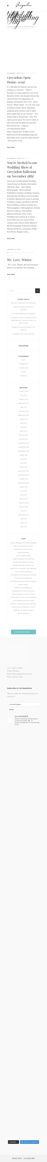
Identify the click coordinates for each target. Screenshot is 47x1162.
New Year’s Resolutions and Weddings (23, 303)
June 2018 (23, 491)
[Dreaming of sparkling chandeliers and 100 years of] (23, 744)
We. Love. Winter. (19, 260)
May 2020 (23, 423)
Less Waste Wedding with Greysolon (23, 313)
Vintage (31, 600)
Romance (31, 591)
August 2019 (23, 455)
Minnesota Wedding (25, 572)
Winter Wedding (23, 613)
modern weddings (30, 581)
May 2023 (23, 395)
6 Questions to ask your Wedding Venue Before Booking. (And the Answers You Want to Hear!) (23, 320)
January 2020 (23, 439)
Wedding (10, 255)
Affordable (18, 543)
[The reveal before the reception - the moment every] (23, 1053)
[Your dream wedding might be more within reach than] (23, 847)
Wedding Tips (17, 610)
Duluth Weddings (23, 552)
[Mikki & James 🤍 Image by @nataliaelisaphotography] (23, 813)
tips (23, 597)
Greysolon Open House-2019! (18, 79)
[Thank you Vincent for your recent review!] (23, 1121)
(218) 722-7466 (17, 677)
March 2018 (23, 499)
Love (16, 572)
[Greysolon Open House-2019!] (23, 52)
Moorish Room (23, 584)
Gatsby (31, 562)
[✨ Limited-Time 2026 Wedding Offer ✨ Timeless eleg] (23, 1019)
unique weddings (30, 597)
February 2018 (23, 503)
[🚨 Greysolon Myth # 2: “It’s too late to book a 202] (23, 950)
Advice (12, 543)
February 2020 (23, 435)
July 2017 (23, 511)
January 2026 (23, 391)
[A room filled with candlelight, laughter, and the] (23, 1087)
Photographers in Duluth (20, 591)
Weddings (33, 604)
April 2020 (23, 427)
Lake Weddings (31, 568)
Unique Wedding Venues (20, 600)
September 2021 (23, 403)
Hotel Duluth (14, 568)
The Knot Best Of (15, 597)
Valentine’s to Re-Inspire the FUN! (23, 334)
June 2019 (23, 459)
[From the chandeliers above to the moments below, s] (23, 916)
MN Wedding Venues (17, 581)
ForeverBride (29, 559)
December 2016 (23, 515)
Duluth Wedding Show (23, 556)
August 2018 (23, 487)
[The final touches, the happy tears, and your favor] (23, 881)
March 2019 (23, 467)
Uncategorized (30, 73)
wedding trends (28, 610)
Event (26, 158)
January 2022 (23, 399)
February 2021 (23, 411)
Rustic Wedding (17, 594)
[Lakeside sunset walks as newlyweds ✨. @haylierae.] (23, 779)
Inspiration (22, 568)
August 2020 (23, 419)
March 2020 (24, 431)
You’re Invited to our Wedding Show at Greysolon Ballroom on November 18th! (22, 169)
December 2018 (23, 471)
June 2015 (23, 523)
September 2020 (23, 415)
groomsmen (30, 565)
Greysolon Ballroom (18, 565)
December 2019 (23, 443)
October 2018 (23, 479)
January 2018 (23, 507)
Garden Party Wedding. (20, 562)
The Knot (32, 594)
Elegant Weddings (19, 559)
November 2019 (23, 447)
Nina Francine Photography (23, 588)
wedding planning (23, 604)
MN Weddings (27, 578)
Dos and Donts (27, 549)
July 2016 (23, 519)
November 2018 (23, 475)
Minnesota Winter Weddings (20, 575)
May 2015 (23, 527)
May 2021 (23, 407)
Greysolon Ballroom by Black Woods (20, 26)
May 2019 (23, 463)
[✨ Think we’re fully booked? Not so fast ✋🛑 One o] (23, 984)
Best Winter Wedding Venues (23, 546)
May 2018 (23, 495)
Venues (23, 372)
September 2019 (23, 451)
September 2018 (23, 483)
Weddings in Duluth (28, 607)
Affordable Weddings (29, 543)
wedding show (16, 607)
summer (25, 594)
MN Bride (33, 575)
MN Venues (18, 578)
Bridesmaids (18, 549)
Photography (14, 252)
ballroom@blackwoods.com (22, 674)
